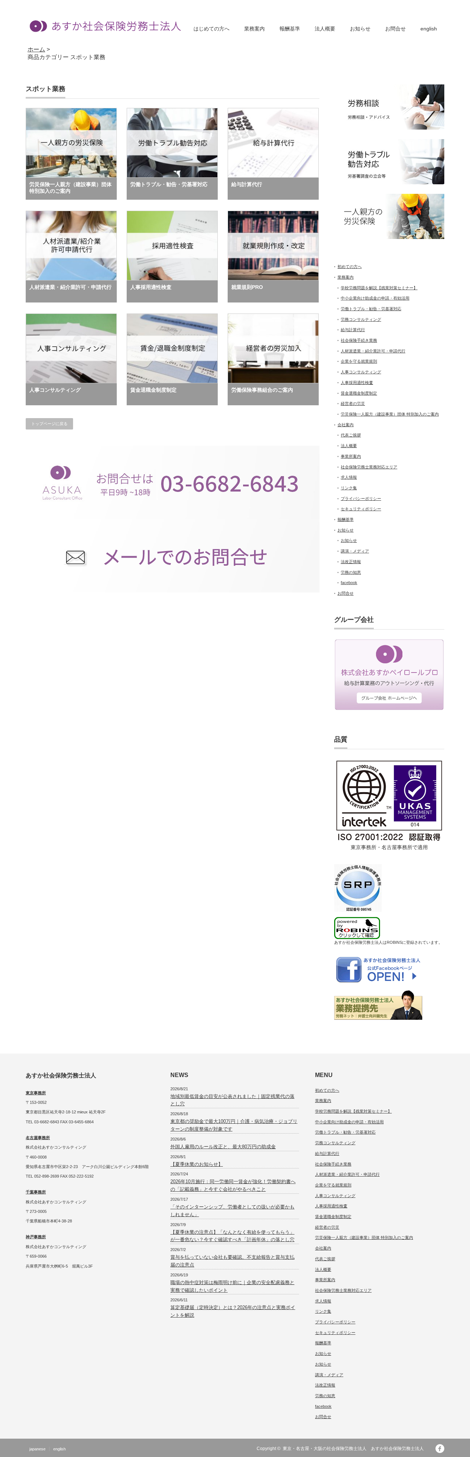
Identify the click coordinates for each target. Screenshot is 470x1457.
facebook (349, 582)
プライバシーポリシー (361, 498)
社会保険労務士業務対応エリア (369, 467)
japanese (37, 1449)
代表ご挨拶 (351, 435)
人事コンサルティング (55, 390)
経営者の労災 (353, 403)
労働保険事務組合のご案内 (262, 390)
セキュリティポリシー (361, 509)
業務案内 (254, 29)
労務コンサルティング (361, 319)
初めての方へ (349, 266)
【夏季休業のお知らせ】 (196, 1164)
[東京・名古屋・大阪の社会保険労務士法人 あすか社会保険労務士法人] (103, 25)
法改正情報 (351, 561)
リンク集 (349, 488)
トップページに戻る (49, 423)
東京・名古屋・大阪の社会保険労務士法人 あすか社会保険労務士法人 (355, 1448)
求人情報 (349, 477)
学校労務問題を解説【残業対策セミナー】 (379, 288)
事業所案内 (351, 456)
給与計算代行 (246, 184)
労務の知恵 (351, 572)
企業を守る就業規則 (359, 361)
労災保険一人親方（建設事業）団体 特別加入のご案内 (70, 187)
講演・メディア (355, 551)
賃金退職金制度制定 (153, 390)
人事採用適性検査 (150, 287)
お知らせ (360, 29)
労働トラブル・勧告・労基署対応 (168, 184)
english (428, 29)
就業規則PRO (247, 287)
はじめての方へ (211, 29)
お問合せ (395, 29)
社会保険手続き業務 (359, 340)
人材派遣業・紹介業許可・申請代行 (70, 287)
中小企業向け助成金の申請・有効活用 (375, 298)
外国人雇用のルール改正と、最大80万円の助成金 (223, 1146)
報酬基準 (289, 29)
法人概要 (325, 29)
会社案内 (345, 425)
